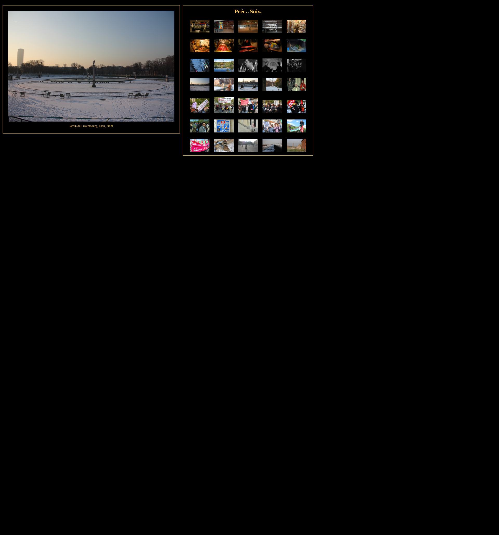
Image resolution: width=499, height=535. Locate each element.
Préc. (240, 11)
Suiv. (256, 11)
